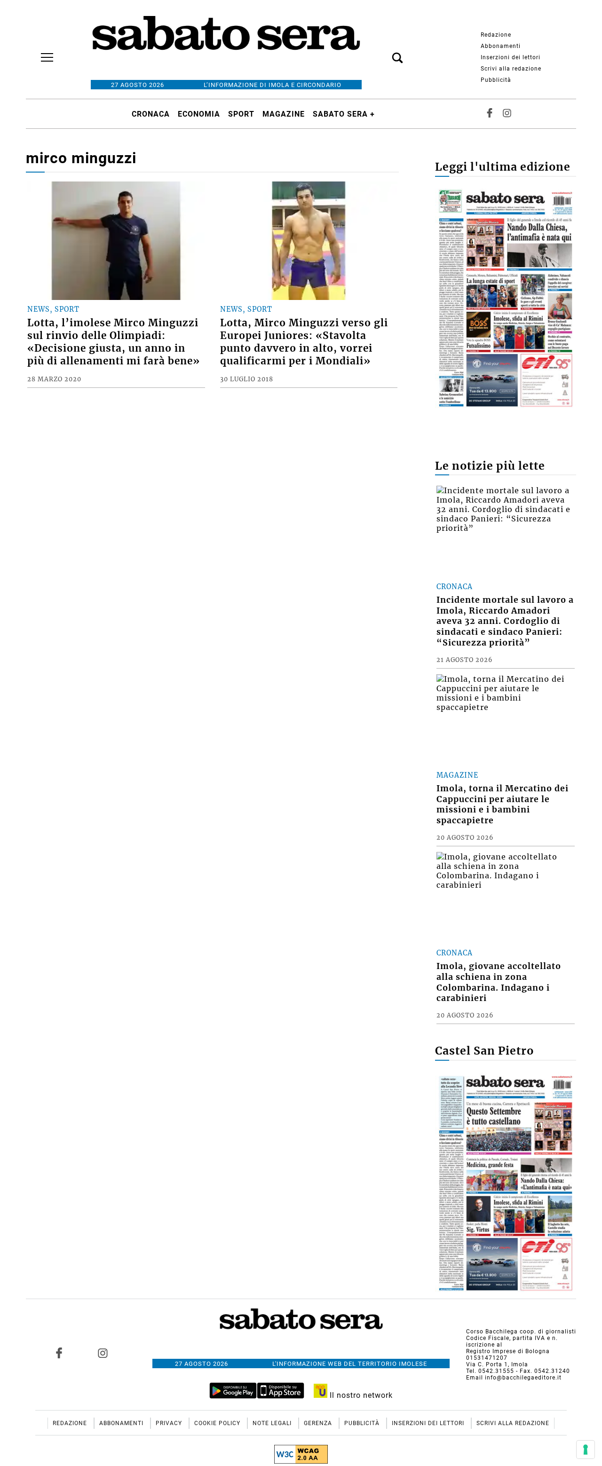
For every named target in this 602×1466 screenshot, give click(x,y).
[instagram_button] (507, 114)
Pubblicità (496, 80)
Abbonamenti (501, 46)
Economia (199, 114)
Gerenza (319, 1423)
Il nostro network (360, 1395)
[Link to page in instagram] (102, 1352)
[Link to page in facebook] (59, 1352)
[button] (383, 53)
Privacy (170, 1423)
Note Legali (273, 1423)
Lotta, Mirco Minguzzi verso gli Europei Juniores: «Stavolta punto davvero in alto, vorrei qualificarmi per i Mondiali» (304, 342)
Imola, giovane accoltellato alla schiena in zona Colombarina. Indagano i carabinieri (498, 982)
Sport (241, 114)
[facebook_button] (489, 114)
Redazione (496, 35)
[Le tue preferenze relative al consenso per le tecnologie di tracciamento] (585, 1449)
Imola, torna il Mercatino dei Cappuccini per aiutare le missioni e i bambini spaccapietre (502, 804)
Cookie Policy (218, 1423)
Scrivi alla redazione (511, 68)
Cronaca (151, 114)
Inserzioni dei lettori (510, 57)
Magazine (283, 114)
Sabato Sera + (344, 114)
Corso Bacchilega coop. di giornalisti (521, 1331)
